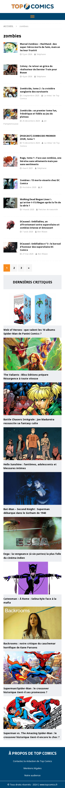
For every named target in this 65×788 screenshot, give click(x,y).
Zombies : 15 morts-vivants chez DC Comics (40, 181)
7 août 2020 (27, 231)
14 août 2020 (28, 209)
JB (41, 187)
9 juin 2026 (27, 54)
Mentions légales (33, 768)
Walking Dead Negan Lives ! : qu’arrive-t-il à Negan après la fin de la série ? (40, 202)
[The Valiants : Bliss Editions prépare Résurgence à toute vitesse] (32, 354)
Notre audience (32, 775)
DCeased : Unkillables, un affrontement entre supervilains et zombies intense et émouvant (39, 224)
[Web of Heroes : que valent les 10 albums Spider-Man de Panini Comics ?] (32, 309)
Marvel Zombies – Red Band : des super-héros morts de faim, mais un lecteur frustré (40, 47)
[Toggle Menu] (32, 16)
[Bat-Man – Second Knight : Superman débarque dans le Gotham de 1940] (32, 488)
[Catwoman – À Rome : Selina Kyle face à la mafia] (32, 578)
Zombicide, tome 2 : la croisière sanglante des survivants (37, 90)
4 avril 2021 (27, 168)
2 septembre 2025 (30, 95)
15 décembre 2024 (31, 143)
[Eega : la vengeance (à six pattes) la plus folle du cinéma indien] (32, 533)
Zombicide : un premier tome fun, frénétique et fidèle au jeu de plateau (38, 113)
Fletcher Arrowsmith (48, 209)
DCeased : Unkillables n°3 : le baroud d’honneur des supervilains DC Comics (40, 247)
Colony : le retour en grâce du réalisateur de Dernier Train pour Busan (38, 69)
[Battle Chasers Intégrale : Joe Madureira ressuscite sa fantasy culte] (32, 398)
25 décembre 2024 (31, 120)
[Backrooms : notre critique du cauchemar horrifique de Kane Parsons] (32, 623)
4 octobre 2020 (29, 187)
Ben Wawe (42, 231)
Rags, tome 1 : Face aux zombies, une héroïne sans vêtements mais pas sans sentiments (40, 161)
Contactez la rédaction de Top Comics (32, 761)
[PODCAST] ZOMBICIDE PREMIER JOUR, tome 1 (38, 137)
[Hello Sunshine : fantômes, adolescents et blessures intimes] (32, 443)
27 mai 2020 (27, 253)
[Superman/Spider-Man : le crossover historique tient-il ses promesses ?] (32, 667)
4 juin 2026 (27, 76)
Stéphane (41, 54)
